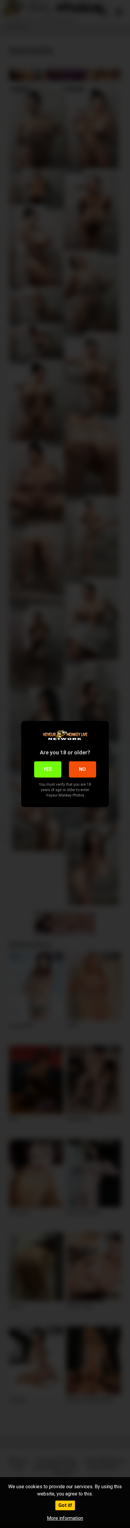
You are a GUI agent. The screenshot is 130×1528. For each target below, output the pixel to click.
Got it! (65, 1505)
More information (65, 1518)
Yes (47, 769)
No (82, 769)
